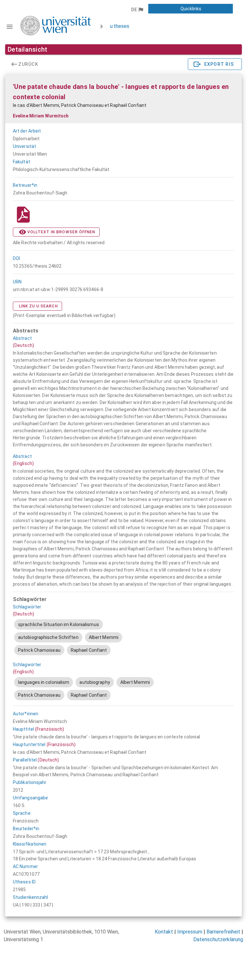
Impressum (189, 932)
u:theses (119, 26)
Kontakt (164, 932)
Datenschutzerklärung (218, 939)
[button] (136, 9)
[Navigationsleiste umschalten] (9, 26)
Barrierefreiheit (223, 932)
